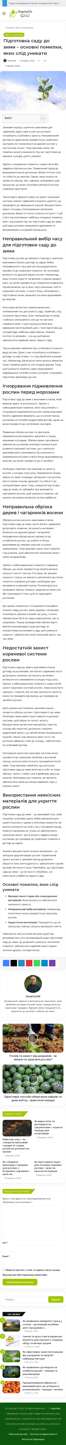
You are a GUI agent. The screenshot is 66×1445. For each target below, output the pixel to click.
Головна (9, 27)
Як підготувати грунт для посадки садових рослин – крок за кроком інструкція (48, 1167)
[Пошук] (62, 14)
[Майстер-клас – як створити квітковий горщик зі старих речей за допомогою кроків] (17, 1128)
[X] (14, 963)
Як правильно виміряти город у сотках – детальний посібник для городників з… (42, 1324)
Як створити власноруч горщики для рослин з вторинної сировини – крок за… (16, 1168)
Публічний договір (18, 1434)
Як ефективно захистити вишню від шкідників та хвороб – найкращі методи (43, 1355)
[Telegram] (44, 963)
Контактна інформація (33, 1439)
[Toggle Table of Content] (41, 118)
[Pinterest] (29, 963)
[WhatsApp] (37, 963)
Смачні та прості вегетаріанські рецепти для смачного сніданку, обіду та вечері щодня (43, 1340)
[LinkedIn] (21, 963)
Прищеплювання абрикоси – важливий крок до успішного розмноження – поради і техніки (43, 1386)
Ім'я (5, 1242)
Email (6, 1256)
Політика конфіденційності (43, 1434)
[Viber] (52, 963)
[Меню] (4, 14)
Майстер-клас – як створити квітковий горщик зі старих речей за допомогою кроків (16, 1145)
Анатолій (12, 60)
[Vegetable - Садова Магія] (21, 13)
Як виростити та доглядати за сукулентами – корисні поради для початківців (48, 1127)
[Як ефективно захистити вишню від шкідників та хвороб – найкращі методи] (11, 1356)
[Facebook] (6, 963)
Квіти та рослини (24, 27)
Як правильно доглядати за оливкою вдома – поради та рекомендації (40, 1371)
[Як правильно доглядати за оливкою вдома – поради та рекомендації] (11, 1372)
